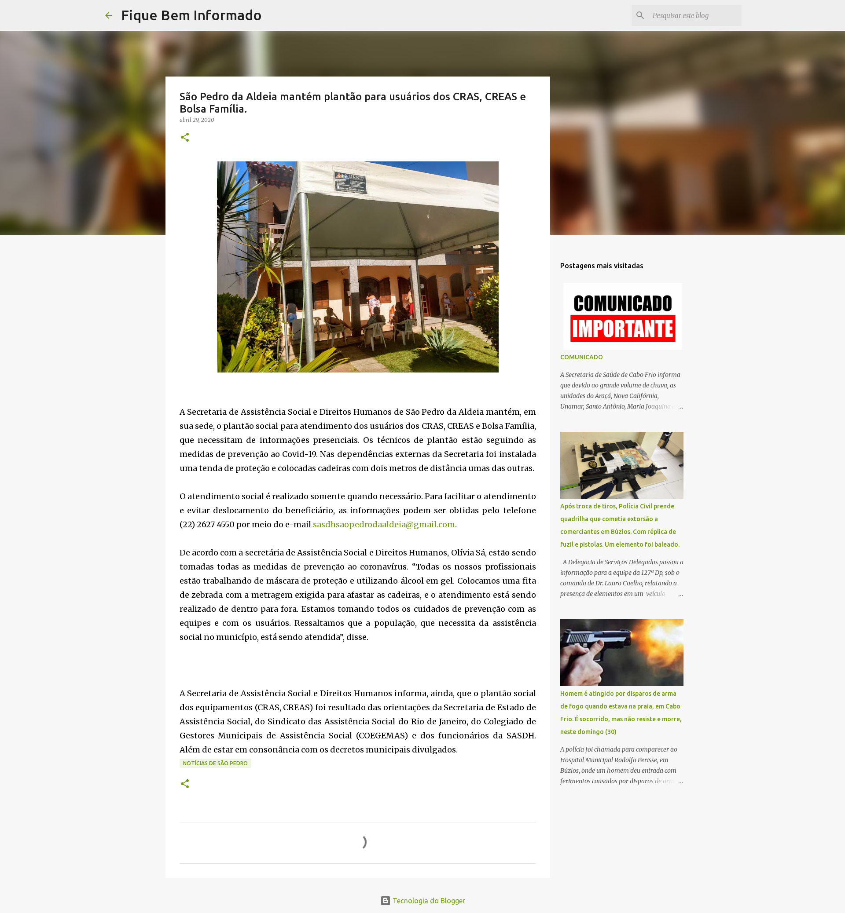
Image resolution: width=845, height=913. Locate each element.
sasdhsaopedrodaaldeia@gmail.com (384, 524)
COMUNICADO (581, 357)
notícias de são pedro (215, 763)
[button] (185, 138)
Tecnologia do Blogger (428, 901)
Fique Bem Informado (191, 15)
